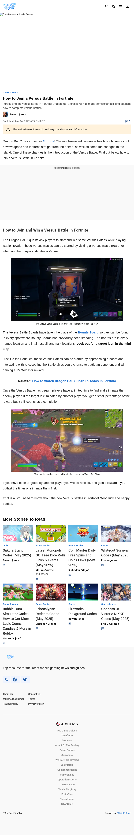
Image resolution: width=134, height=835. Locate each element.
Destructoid (67, 764)
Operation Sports (67, 779)
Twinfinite (67, 735)
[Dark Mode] (113, 6)
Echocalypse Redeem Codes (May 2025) (47, 614)
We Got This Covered (67, 760)
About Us (8, 694)
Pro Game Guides (67, 730)
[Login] (127, 6)
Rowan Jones (11, 560)
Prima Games (67, 750)
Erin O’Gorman (110, 623)
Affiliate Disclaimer (13, 699)
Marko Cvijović (45, 570)
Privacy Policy (36, 703)
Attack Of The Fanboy (67, 745)
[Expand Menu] (120, 6)
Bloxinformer (67, 799)
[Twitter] (25, 679)
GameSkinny (67, 774)
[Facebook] (15, 679)
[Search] (106, 6)
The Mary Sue (67, 784)
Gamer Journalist (67, 769)
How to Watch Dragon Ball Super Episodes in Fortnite (74, 381)
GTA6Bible (67, 804)
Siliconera (67, 755)
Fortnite (48, 141)
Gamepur (67, 740)
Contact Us (34, 694)
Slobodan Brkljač (78, 570)
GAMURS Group (124, 813)
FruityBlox (67, 794)
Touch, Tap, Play (67, 789)
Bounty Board (88, 332)
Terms (31, 699)
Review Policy (10, 703)
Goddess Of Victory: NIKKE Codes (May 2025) (115, 614)
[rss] (6, 679)
